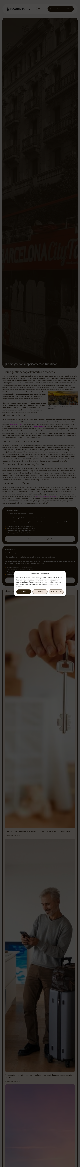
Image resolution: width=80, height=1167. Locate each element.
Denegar (40, 592)
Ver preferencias (56, 592)
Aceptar (24, 592)
